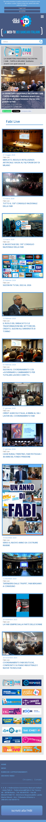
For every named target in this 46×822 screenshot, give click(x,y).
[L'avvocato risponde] (32, 701)
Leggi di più (22, 8)
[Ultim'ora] (32, 739)
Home (3, 764)
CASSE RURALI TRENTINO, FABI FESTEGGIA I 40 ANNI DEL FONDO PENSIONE (22, 455)
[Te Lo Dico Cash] (12, 720)
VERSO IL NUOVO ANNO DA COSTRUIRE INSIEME (20, 544)
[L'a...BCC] (12, 711)
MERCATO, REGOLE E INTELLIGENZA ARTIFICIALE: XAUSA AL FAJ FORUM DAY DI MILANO (21, 163)
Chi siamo (27, 779)
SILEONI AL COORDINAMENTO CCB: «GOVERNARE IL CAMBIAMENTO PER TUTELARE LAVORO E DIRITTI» (19, 372)
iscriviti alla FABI (21, 810)
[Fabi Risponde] (32, 682)
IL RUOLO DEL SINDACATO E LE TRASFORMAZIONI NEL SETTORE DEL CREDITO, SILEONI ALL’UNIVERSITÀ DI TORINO (19, 327)
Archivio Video (7, 776)
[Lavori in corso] (32, 692)
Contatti (38, 779)
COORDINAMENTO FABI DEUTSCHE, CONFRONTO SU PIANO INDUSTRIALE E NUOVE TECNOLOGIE (20, 665)
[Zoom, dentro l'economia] (32, 711)
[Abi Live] (12, 749)
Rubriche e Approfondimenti (14, 772)
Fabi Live (18, 106)
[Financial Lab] (12, 730)
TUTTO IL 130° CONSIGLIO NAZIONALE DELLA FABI (20, 204)
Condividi (8, 111)
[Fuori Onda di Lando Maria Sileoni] (12, 739)
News (3, 768)
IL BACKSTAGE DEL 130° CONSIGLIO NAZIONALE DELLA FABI (18, 245)
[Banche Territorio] (12, 692)
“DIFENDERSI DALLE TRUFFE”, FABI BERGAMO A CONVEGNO (22, 585)
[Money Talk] (32, 720)
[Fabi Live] (12, 682)
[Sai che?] (32, 730)
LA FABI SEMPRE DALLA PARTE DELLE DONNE (22, 624)
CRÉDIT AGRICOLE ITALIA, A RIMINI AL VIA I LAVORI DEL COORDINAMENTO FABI (21, 414)
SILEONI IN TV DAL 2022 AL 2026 (17, 285)
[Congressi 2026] (32, 749)
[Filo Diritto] (12, 701)
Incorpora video (26, 111)
